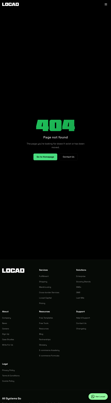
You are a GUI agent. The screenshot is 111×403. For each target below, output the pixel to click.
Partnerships (44, 339)
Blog (41, 334)
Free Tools (43, 323)
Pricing (42, 303)
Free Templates (46, 318)
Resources (44, 328)
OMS (78, 292)
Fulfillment (44, 276)
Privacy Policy (8, 370)
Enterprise (80, 276)
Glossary (43, 345)
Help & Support (83, 318)
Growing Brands (83, 281)
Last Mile (80, 298)
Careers (5, 328)
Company (6, 318)
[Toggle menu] (106, 4)
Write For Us (7, 345)
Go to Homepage (45, 156)
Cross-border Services (49, 292)
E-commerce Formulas (49, 355)
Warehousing (45, 287)
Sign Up (5, 334)
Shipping (43, 281)
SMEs (78, 287)
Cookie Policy (8, 381)
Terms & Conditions (10, 375)
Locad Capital (45, 298)
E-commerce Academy (49, 350)
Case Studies (8, 339)
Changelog (81, 328)
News (4, 323)
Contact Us (68, 156)
